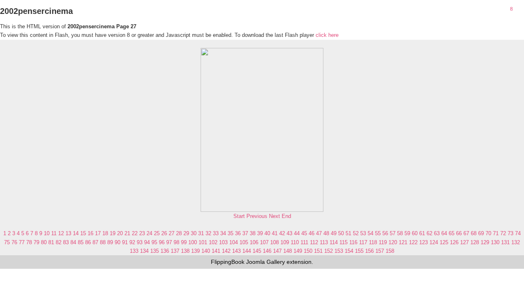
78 (29, 242)
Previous (256, 216)
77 (22, 242)
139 (195, 251)
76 (14, 242)
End (286, 216)
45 (304, 233)
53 (363, 233)
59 (407, 233)
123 (423, 242)
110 (295, 242)
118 (373, 242)
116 (353, 242)
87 (95, 242)
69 (481, 233)
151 (318, 251)
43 (289, 233)
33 (216, 233)
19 (112, 233)
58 (400, 233)
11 (53, 233)
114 (334, 242)
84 (73, 242)
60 (415, 233)
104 (233, 242)
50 (341, 233)
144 (246, 251)
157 (379, 251)
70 (488, 233)
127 (464, 242)
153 (338, 251)
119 (383, 242)
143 (236, 251)
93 (139, 242)
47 (319, 233)
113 (324, 242)
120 (392, 242)
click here (327, 35)
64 (444, 233)
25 (157, 233)
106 (254, 242)
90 (117, 242)
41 (275, 233)
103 (223, 242)
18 (105, 233)
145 (257, 251)
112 (314, 242)
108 (274, 242)
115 (343, 242)
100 (192, 242)
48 (326, 233)
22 (135, 233)
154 (349, 251)
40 (267, 233)
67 (466, 233)
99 (184, 242)
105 (243, 242)
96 (162, 242)
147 (277, 251)
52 (356, 233)
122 (413, 242)
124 (433, 242)
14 (76, 233)
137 (175, 251)
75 (7, 242)
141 (216, 251)
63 (437, 233)
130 (495, 242)
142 (226, 251)
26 (164, 233)
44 (297, 233)
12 (61, 233)
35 (230, 233)
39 (260, 233)
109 (284, 242)
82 (58, 242)
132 (515, 242)
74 (518, 233)
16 (90, 233)
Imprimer (520, 9)
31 (201, 233)
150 (308, 251)
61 (422, 233)
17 (98, 233)
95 (154, 242)
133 (134, 251)
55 (378, 233)
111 (304, 242)
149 (298, 251)
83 (66, 242)
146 (267, 251)
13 (68, 233)
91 (125, 242)
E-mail (520, 18)
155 (359, 251)
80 (44, 242)
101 (203, 242)
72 (503, 233)
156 (369, 251)
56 (385, 233)
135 (154, 251)
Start (239, 216)
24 (149, 233)
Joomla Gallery (265, 262)
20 (120, 233)
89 (110, 242)
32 (208, 233)
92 (132, 242)
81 (51, 242)
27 (171, 233)
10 (47, 233)
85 (81, 242)
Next (274, 216)
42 (282, 233)
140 (205, 251)
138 (185, 251)
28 (179, 233)
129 (485, 242)
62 (429, 233)
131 (505, 242)
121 (403, 242)
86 (88, 242)
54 (370, 233)
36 (238, 233)
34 (223, 233)
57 (392, 233)
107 (264, 242)
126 (454, 242)
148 (287, 251)
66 (459, 233)
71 (496, 233)
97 (169, 242)
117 (363, 242)
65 (451, 233)
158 (390, 251)
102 (213, 242)
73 (510, 233)
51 (348, 233)
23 (142, 233)
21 (127, 233)
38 (252, 233)
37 (245, 233)
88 (103, 242)
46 (311, 233)
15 (83, 233)
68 (474, 233)
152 (328, 251)
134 (144, 251)
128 (474, 242)
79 (36, 242)
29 (186, 233)
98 (176, 242)
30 (193, 233)
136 (164, 251)
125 (444, 242)
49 (334, 233)
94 (147, 242)
